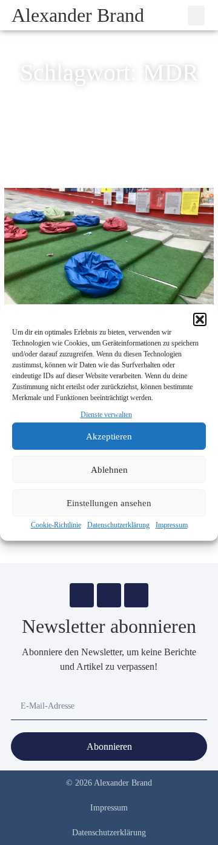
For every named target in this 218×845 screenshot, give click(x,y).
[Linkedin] (136, 595)
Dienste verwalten (106, 414)
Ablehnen (109, 470)
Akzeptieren (109, 436)
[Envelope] (82, 595)
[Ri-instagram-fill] (109, 595)
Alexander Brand (78, 15)
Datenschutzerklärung (118, 525)
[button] (200, 319)
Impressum (172, 525)
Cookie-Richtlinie (56, 525)
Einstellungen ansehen (109, 503)
